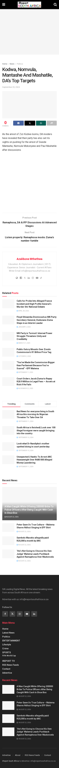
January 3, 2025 (24, 327)
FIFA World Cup (9, 656)
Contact (6, 669)
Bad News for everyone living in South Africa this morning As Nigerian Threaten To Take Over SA (35, 414)
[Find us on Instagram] (20, 614)
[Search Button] (55, 4)
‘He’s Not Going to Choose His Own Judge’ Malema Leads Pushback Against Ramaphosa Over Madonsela (35, 554)
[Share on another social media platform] (52, 123)
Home (4, 64)
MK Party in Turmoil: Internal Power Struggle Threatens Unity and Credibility (34, 336)
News (12, 64)
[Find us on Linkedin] (34, 614)
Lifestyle (6, 644)
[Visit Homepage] (29, 5)
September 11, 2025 (25, 372)
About (17, 755)
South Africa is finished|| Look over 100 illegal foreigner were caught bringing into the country (36, 430)
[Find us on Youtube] (27, 614)
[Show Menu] (3, 4)
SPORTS (6, 652)
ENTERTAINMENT (11, 640)
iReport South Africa (10, 761)
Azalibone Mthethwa (29, 259)
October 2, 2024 (24, 356)
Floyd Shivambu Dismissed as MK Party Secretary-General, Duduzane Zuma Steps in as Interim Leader (36, 320)
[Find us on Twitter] (12, 614)
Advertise (7, 673)
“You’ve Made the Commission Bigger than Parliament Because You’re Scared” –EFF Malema (36, 365)
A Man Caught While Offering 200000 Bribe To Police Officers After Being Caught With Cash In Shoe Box (29, 509)
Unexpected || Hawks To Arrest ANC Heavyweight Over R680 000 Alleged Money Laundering (34, 460)
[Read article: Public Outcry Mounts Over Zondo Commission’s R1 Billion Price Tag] (8, 352)
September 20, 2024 (11, 87)
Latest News (8, 633)
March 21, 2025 (24, 343)
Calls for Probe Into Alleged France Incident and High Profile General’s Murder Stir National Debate (34, 304)
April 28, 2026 (23, 311)
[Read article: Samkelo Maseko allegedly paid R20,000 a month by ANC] (8, 540)
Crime (5, 648)
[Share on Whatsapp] (41, 123)
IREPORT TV (8, 661)
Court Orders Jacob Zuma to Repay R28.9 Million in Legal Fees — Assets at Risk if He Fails (36, 381)
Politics (20, 64)
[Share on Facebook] (18, 123)
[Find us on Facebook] (5, 614)
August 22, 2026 (12, 517)
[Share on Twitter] (30, 123)
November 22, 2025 (25, 388)
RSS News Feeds (10, 665)
